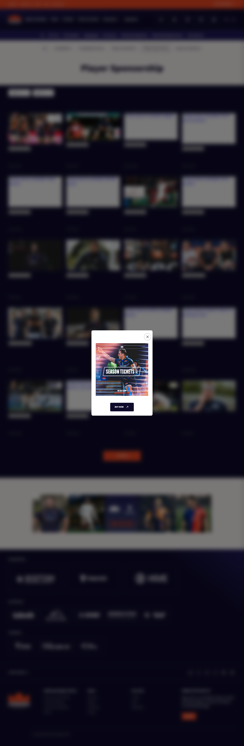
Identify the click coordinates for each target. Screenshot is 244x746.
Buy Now (119, 406)
